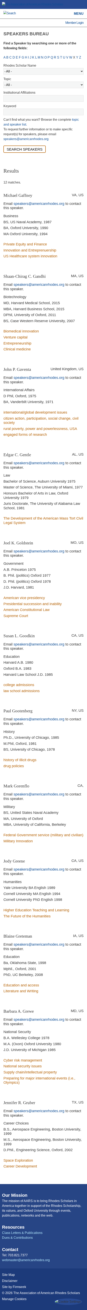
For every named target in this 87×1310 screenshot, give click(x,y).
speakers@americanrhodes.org (26, 139)
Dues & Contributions (17, 1237)
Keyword (9, 106)
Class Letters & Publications (22, 1233)
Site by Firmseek (14, 1287)
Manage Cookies (14, 1299)
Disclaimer (9, 1281)
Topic (7, 79)
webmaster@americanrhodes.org (26, 1260)
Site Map (8, 1274)
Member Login (74, 22)
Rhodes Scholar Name (19, 65)
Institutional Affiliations (19, 92)
